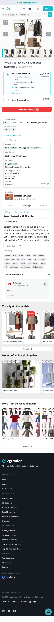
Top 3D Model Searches (11, 544)
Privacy (24, 601)
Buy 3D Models (8, 493)
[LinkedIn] (4, 611)
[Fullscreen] (5, 22)
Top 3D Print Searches (11, 549)
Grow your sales (9, 530)
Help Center (7, 488)
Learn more (16, 93)
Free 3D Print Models (10, 516)
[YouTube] (9, 611)
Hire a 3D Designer (9, 507)
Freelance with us (9, 539)
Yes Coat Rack (47, 341)
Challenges (6, 562)
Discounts (6, 521)
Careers (5, 484)
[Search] (50, 14)
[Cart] (30, 8)
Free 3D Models (8, 512)
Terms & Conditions (10, 601)
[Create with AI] (24, 8)
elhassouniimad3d (22, 195)
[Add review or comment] (49, 274)
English (33, 601)
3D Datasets (7, 503)
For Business (7, 498)
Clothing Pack (8, 439)
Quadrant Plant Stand (11, 390)
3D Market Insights (9, 535)
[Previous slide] (5, 34)
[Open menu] (3, 8)
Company (5, 475)
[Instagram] (15, 610)
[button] (45, 14)
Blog (4, 479)
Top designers (8, 558)
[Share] (43, 115)
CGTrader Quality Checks (12, 136)
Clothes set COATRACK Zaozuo (14, 341)
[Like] (10, 115)
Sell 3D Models (8, 526)
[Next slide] (48, 34)
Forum (5, 567)
